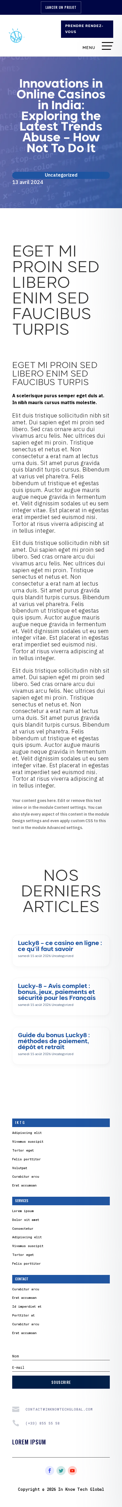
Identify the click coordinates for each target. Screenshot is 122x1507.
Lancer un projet (61, 7)
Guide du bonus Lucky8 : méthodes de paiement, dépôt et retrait (54, 1042)
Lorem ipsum (23, 1211)
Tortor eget (23, 1150)
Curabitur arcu (25, 1176)
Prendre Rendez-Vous (84, 29)
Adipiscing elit (27, 1132)
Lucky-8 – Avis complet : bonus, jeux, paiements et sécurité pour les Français (57, 992)
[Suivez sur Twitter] (61, 1470)
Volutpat (19, 1168)
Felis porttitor (26, 1159)
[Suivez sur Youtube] (72, 1470)
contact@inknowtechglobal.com (59, 1409)
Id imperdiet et (26, 1306)
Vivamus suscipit (27, 1141)
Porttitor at (23, 1315)
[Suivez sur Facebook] (49, 1470)
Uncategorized (61, 175)
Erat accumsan (24, 1185)
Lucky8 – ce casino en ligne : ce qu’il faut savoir (60, 946)
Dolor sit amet (25, 1219)
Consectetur (22, 1228)
